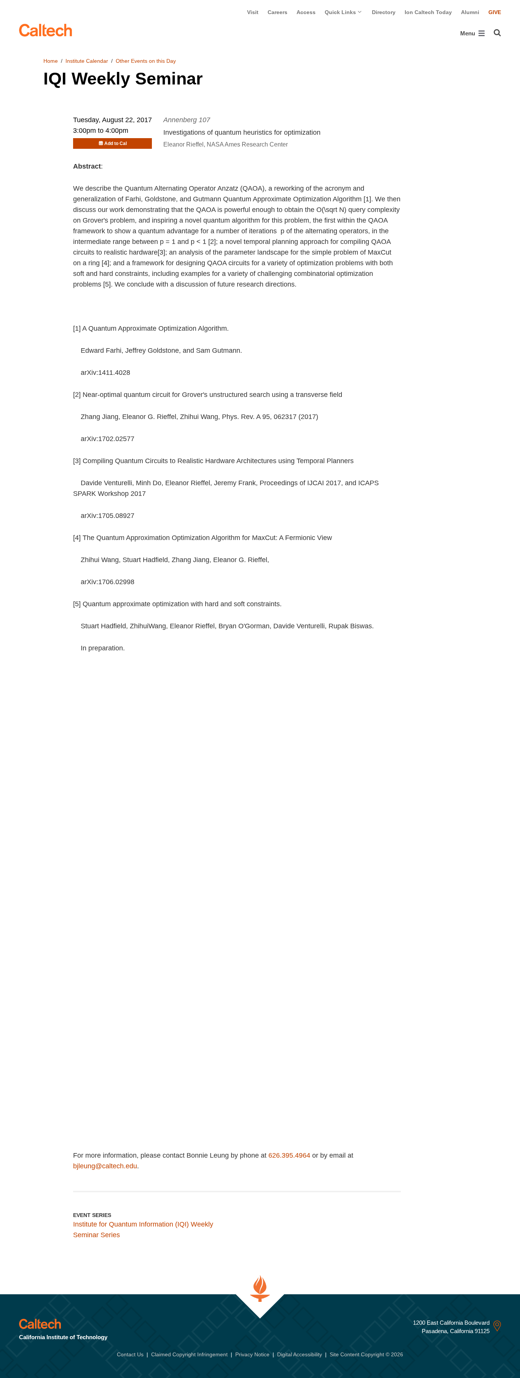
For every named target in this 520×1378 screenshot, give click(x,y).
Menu (468, 33)
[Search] (497, 33)
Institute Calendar (86, 61)
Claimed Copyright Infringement (189, 1354)
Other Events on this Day (146, 61)
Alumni (470, 12)
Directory (384, 12)
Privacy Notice (252, 1354)
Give (494, 12)
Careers (277, 12)
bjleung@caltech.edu (105, 1166)
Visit (252, 12)
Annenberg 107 (186, 120)
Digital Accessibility (299, 1354)
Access (306, 12)
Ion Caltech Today (428, 12)
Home (50, 61)
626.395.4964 (289, 1155)
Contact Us (130, 1354)
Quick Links (341, 12)
